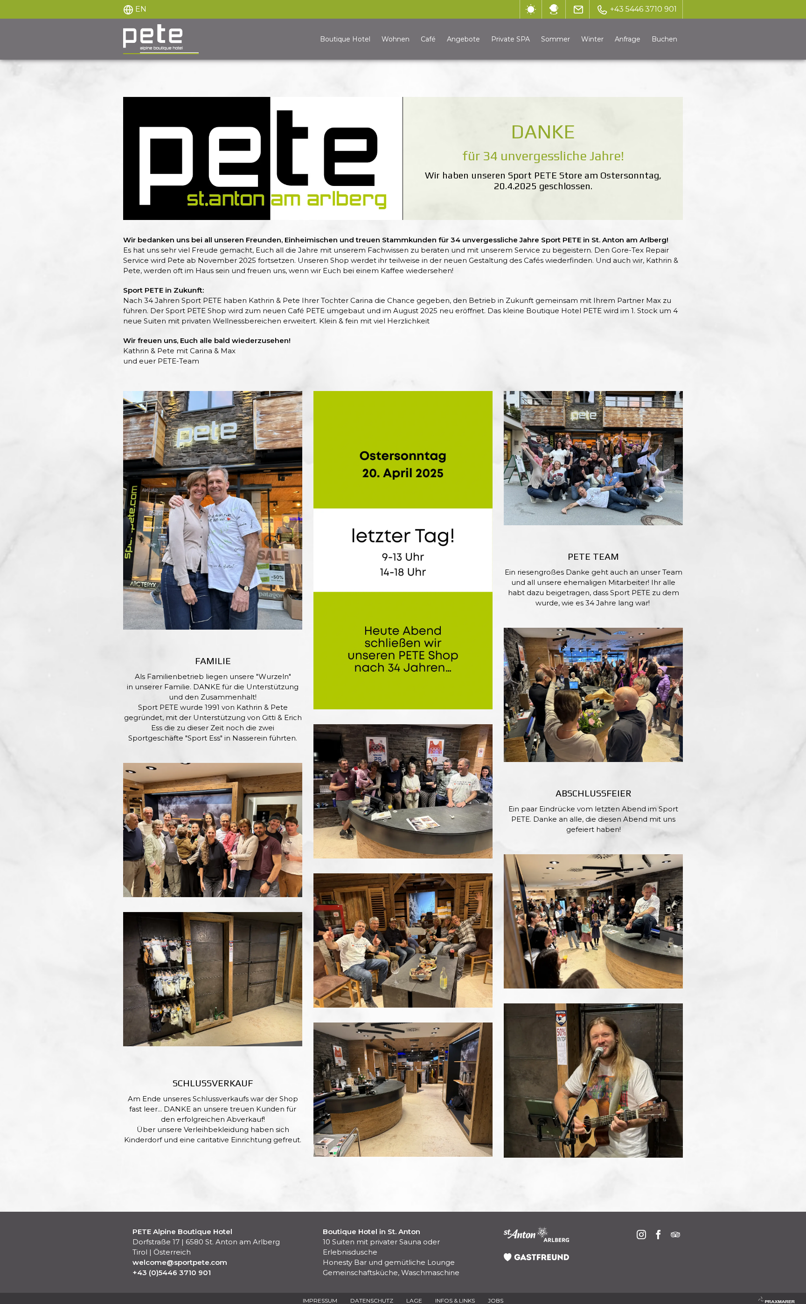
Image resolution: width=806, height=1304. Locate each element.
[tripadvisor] (675, 1235)
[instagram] (641, 1235)
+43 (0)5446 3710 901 (171, 1272)
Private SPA (510, 39)
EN (140, 9)
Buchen (664, 39)
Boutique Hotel (345, 39)
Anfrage (627, 39)
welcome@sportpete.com (179, 1262)
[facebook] (658, 1235)
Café (428, 39)
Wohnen (396, 39)
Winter (592, 39)
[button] (212, 510)
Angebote (463, 39)
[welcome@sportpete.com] (579, 9)
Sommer (555, 39)
